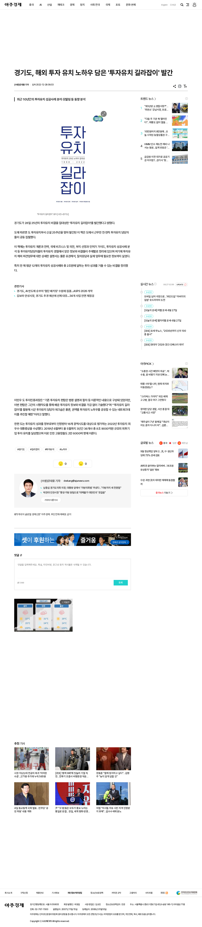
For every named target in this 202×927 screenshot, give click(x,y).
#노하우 (63, 449)
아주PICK (145, 364)
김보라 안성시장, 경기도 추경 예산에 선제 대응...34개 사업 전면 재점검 (55, 295)
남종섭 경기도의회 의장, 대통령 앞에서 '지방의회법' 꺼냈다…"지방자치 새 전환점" (82, 487)
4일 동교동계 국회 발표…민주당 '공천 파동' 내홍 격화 (31, 810)
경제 (72, 4)
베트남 (185, 443)
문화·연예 (131, 4)
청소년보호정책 (96, 893)
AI (40, 4)
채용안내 (39, 893)
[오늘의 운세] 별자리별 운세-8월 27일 (162, 320)
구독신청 (24, 893)
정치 (82, 4)
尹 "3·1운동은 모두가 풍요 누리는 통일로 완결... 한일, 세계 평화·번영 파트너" (71, 810)
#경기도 (21, 449)
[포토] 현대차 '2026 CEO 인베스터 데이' (164, 344)
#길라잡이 (34, 449)
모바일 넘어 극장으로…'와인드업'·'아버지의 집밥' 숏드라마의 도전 (164, 298)
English (164, 5)
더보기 (155, 493)
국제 (108, 4)
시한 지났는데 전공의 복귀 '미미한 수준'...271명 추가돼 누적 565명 (30, 775)
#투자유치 (49, 449)
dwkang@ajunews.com (76, 480)
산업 (49, 4)
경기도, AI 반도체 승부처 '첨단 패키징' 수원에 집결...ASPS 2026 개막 (54, 291)
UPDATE (180, 285)
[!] (186, 98)
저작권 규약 (116, 893)
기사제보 (55, 893)
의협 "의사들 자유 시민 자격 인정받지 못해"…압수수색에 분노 (113, 810)
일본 (174, 443)
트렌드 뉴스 (146, 99)
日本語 (173, 5)
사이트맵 (148, 893)
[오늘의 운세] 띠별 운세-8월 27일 (160, 310)
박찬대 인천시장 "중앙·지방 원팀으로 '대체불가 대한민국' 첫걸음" (74, 492)
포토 (118, 4)
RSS (163, 893)
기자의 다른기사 (51, 500)
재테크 (60, 4)
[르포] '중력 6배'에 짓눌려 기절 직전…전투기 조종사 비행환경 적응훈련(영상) (72, 775)
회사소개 (8, 893)
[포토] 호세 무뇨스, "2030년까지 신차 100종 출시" (165, 332)
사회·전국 (95, 4)
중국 (31, 4)
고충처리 (133, 893)
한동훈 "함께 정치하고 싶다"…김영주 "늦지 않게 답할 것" (112, 775)
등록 (121, 582)
